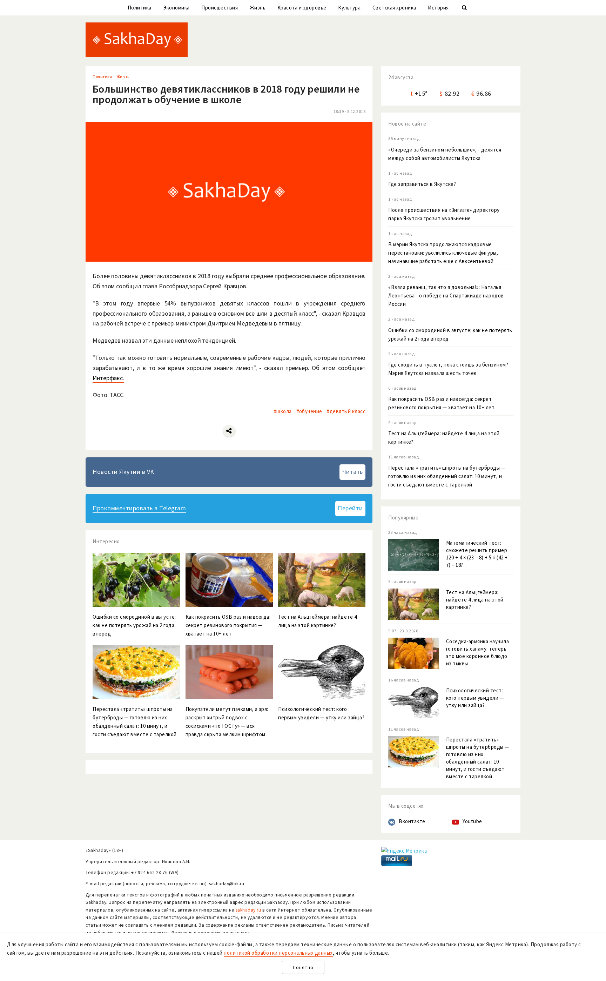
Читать (352, 472)
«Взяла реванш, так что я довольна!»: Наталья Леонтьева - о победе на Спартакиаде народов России (446, 295)
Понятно (303, 967)
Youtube (472, 821)
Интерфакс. (108, 378)
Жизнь (258, 7)
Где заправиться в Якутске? (422, 184)
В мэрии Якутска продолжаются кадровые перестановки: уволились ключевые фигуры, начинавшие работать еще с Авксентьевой (443, 252)
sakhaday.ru (248, 910)
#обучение (309, 411)
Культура (349, 7)
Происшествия (219, 7)
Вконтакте (412, 821)
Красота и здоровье (301, 7)
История (438, 7)
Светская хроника (394, 7)
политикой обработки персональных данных (278, 952)
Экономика (176, 7)
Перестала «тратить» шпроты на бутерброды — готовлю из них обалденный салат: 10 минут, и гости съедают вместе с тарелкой (446, 476)
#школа (283, 411)
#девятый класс (346, 411)
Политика (140, 7)
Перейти (350, 508)
